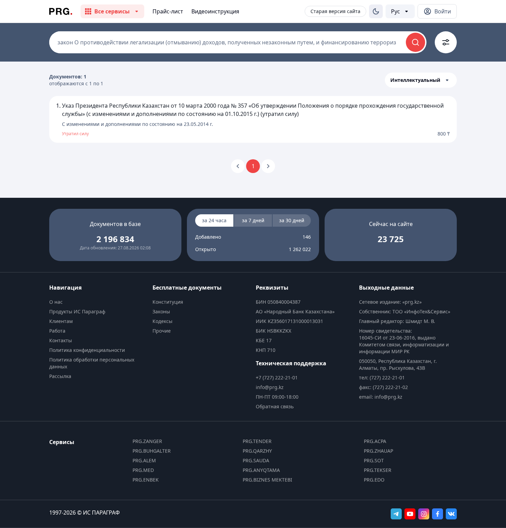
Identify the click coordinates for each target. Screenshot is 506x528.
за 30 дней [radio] (291, 220)
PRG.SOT (374, 460)
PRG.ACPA (375, 441)
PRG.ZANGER (147, 441)
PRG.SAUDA (256, 460)
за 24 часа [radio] (214, 220)
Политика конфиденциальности (87, 350)
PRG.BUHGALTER (152, 451)
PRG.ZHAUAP (378, 451)
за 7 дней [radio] (253, 220)
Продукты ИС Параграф (77, 311)
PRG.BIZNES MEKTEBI (267, 479)
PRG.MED (143, 470)
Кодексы (162, 321)
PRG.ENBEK (146, 479)
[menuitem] (98, 302)
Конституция (167, 302)
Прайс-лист (167, 11)
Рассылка (60, 376)
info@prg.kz (270, 387)
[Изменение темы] (376, 11)
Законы (161, 311)
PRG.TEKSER (377, 470)
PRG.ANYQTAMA (261, 470)
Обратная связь (275, 406)
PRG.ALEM (144, 460)
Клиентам (61, 321)
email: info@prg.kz (380, 397)
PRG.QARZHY (257, 451)
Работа (57, 330)
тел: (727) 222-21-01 (382, 377)
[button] (421, 80)
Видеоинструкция (215, 11)
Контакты (60, 340)
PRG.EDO (374, 479)
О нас (56, 302)
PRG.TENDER (257, 441)
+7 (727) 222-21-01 (277, 377)
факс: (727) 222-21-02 (383, 387)
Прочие (161, 330)
